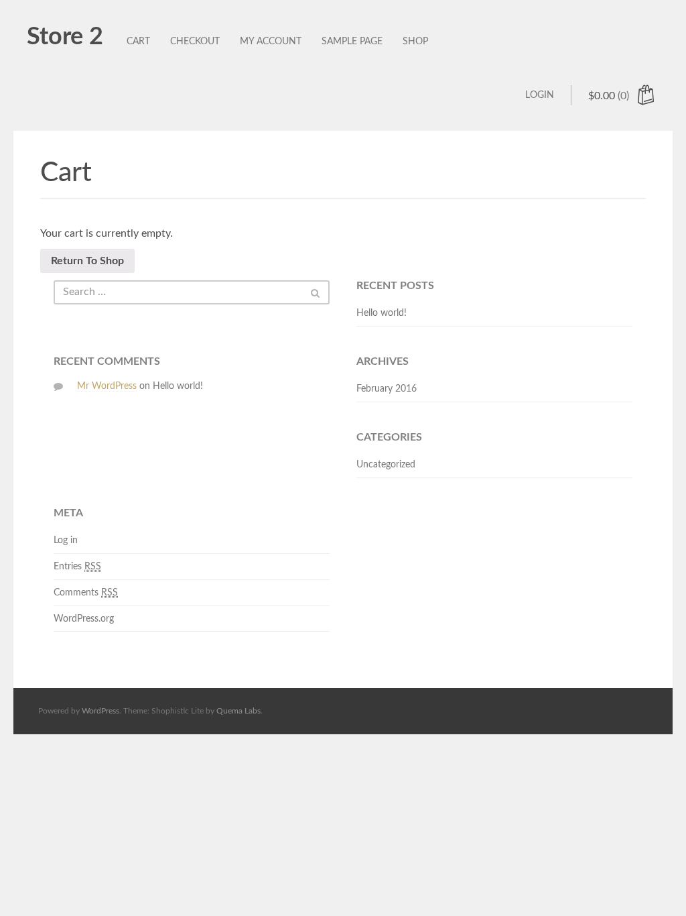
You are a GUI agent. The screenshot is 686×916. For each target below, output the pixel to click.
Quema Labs (238, 711)
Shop (415, 41)
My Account (270, 41)
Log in (66, 540)
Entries (77, 566)
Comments (86, 592)
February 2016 (386, 389)
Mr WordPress (107, 386)
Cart (138, 41)
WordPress (100, 711)
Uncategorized (385, 464)
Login (539, 95)
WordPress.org (84, 619)
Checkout (195, 41)
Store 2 (65, 37)
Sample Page (352, 41)
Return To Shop (87, 260)
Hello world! (381, 313)
